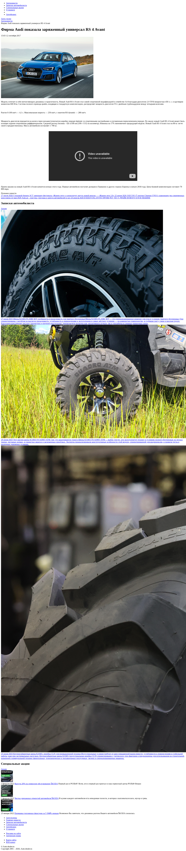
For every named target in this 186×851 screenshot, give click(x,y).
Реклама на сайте (13, 833)
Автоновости (12, 3)
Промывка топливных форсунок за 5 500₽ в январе (36, 813)
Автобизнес (11, 14)
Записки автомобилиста (16, 5)
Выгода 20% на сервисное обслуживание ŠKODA (36, 784)
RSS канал (10, 842)
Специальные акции (15, 8)
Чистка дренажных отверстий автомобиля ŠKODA (37, 798)
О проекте (10, 10)
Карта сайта (11, 840)
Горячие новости (13, 820)
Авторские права (13, 836)
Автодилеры (11, 818)
